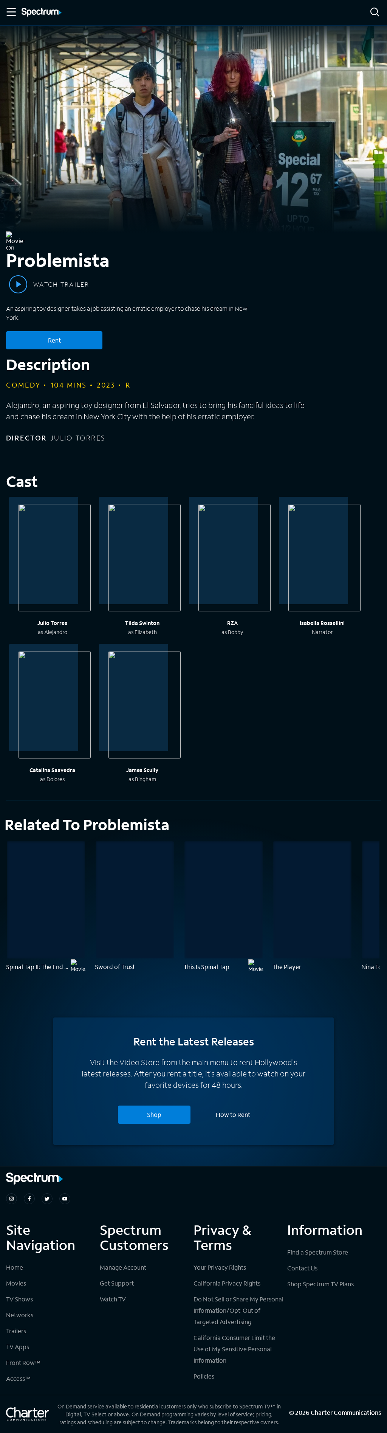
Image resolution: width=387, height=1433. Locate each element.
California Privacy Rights (227, 1283)
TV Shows (19, 1299)
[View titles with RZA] (234, 558)
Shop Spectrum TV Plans (320, 1284)
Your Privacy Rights (220, 1267)
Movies (16, 1283)
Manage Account (123, 1267)
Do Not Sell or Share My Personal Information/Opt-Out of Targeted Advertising (238, 1310)
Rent (54, 340)
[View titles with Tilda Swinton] (144, 558)
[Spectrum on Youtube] (64, 1198)
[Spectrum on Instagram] (11, 1198)
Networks (19, 1315)
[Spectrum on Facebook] (29, 1198)
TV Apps (17, 1347)
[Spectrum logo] (42, 13)
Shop (154, 1114)
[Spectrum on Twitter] (47, 1198)
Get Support (117, 1283)
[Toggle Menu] (11, 12)
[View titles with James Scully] (144, 705)
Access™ (18, 1378)
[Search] (374, 13)
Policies (204, 1376)
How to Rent (233, 1114)
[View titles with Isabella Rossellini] (324, 558)
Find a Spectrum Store (317, 1252)
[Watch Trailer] (18, 284)
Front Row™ (23, 1362)
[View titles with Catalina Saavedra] (54, 705)
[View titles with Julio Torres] (54, 558)
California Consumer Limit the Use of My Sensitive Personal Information (234, 1349)
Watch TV (113, 1299)
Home (14, 1267)
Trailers (16, 1331)
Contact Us (302, 1268)
